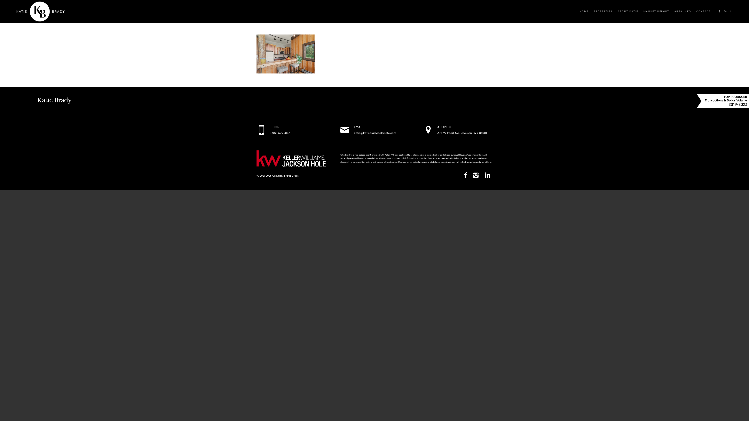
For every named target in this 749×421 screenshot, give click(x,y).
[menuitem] (584, 11)
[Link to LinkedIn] (731, 11)
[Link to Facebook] (719, 11)
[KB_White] (40, 11)
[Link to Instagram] (725, 11)
